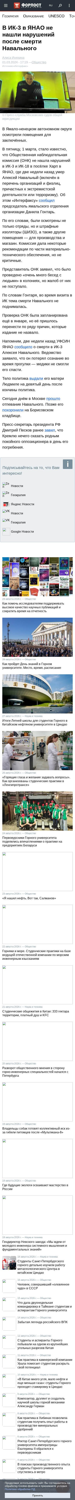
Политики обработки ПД (20, 1489)
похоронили (12, 410)
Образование (33, 16)
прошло (53, 398)
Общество (39, 62)
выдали (36, 378)
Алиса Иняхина (13, 57)
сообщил (47, 200)
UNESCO (56, 16)
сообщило (23, 347)
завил (50, 430)
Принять (37, 1495)
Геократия (10, 16)
